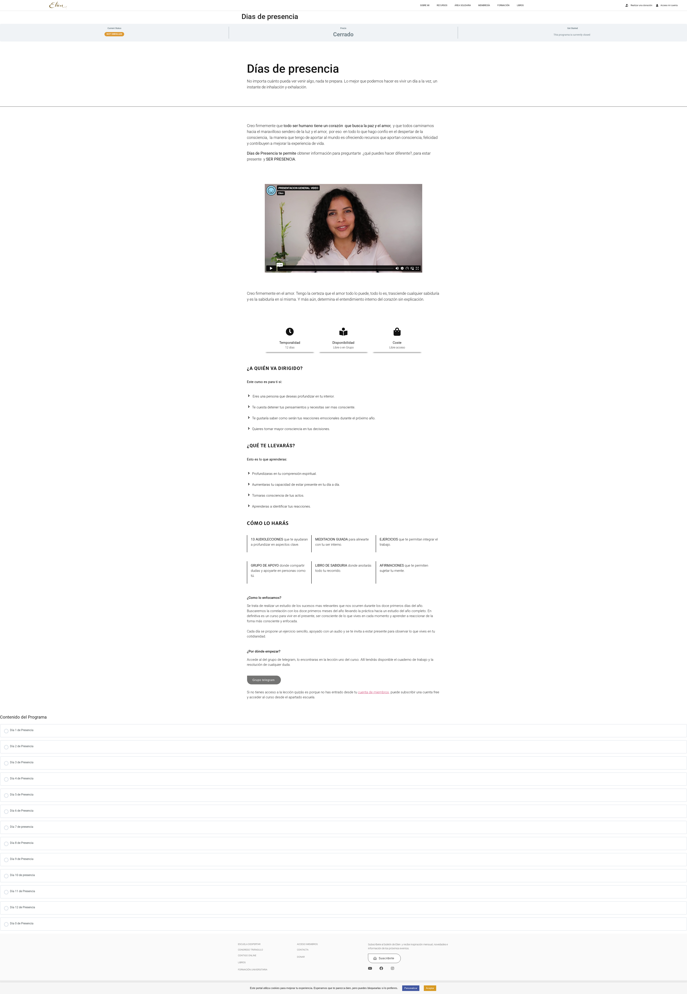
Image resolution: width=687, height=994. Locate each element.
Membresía (484, 5)
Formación (503, 5)
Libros (520, 5)
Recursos (442, 5)
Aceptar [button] (430, 988)
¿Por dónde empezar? (263, 651)
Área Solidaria (463, 5)
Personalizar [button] (410, 988)
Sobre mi (424, 5)
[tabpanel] (343, 379)
